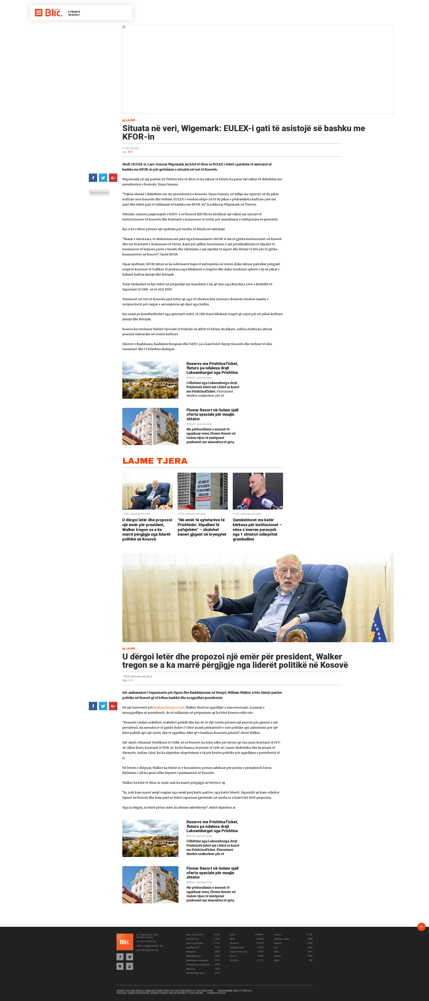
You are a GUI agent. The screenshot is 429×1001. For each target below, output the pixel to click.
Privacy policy (216, 993)
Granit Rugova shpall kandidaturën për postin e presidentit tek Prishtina (164, 990)
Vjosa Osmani (99, 192)
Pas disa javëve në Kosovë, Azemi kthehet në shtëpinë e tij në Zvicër (159, 993)
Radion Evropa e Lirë (169, 707)
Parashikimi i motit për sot (234, 990)
